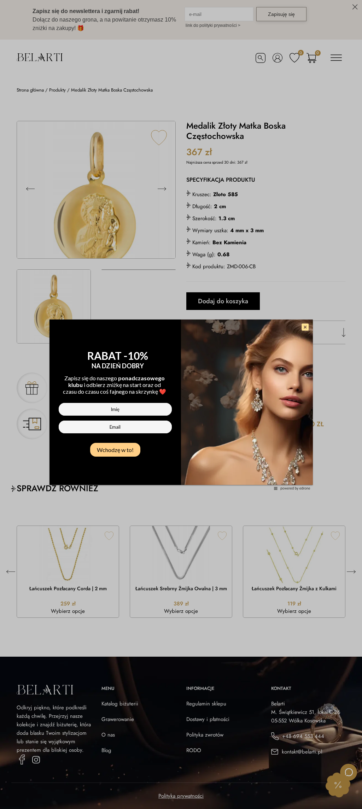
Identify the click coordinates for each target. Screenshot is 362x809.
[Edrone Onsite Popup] (181, 404)
